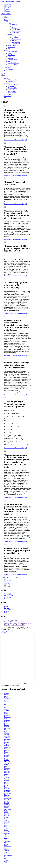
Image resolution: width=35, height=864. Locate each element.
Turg (9, 56)
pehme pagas (15, 32)
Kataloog (10, 69)
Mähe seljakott (15, 42)
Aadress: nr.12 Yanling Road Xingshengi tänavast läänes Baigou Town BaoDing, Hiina (18, 624)
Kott (9, 48)
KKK (9, 66)
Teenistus (7, 61)
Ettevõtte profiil (12, 51)
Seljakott (10, 34)
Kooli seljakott (15, 43)
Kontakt (6, 71)
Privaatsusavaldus (9, 599)
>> (12, 577)
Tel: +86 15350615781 (10, 620)
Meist (5, 50)
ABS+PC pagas (16, 29)
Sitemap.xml (7, 597)
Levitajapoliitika (12, 64)
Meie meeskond (12, 59)
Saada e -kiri (4, 631)
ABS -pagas (14, 26)
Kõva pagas (11, 81)
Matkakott (14, 40)
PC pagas (14, 28)
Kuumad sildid (8, 595)
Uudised (10, 58)
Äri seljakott (14, 37)
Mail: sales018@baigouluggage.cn (14, 622)
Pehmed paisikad (13, 80)
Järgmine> (8, 577)
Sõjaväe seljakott (16, 39)
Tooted (6, 21)
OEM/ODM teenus (13, 63)
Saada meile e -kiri (9, 140)
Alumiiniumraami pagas (18, 31)
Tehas (9, 53)
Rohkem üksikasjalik (21, 140)
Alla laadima (7, 67)
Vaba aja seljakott (16, 36)
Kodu (6, 20)
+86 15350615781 (6, 14)
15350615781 (5, 632)
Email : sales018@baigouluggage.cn (11, 1)
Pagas (9, 23)
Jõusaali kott (11, 47)
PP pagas (14, 24)
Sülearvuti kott (12, 45)
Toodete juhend (8, 594)
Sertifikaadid (11, 55)
